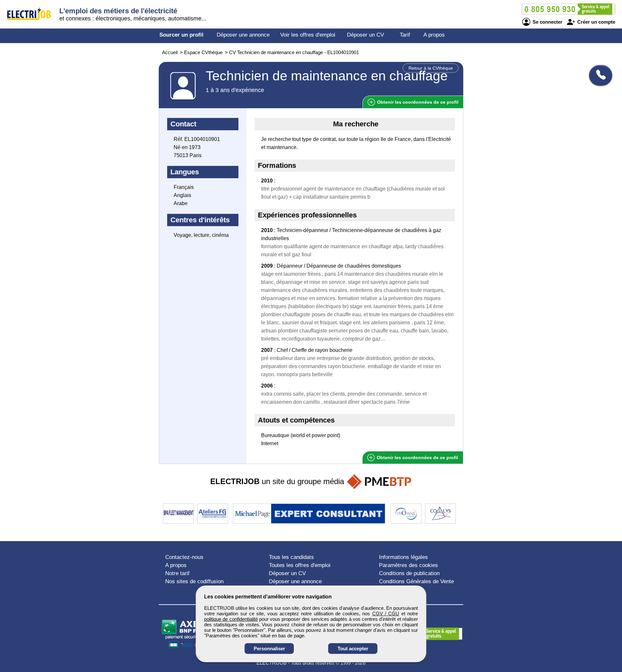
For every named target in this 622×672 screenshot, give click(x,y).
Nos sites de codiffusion (194, 581)
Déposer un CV (365, 35)
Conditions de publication (409, 573)
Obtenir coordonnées (417, 102)
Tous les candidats (291, 557)
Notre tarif (177, 573)
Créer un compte (595, 22)
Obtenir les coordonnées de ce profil (416, 457)
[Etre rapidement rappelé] (598, 75)
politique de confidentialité (231, 619)
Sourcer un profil (181, 35)
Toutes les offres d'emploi (299, 565)
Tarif (405, 35)
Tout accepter (353, 648)
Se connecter (546, 22)
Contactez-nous (184, 557)
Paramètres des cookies (408, 565)
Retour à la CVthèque (431, 68)
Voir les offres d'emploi (307, 35)
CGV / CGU (385, 613)
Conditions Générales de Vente (416, 581)
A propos (434, 35)
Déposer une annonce (243, 35)
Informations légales (403, 557)
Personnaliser (269, 648)
